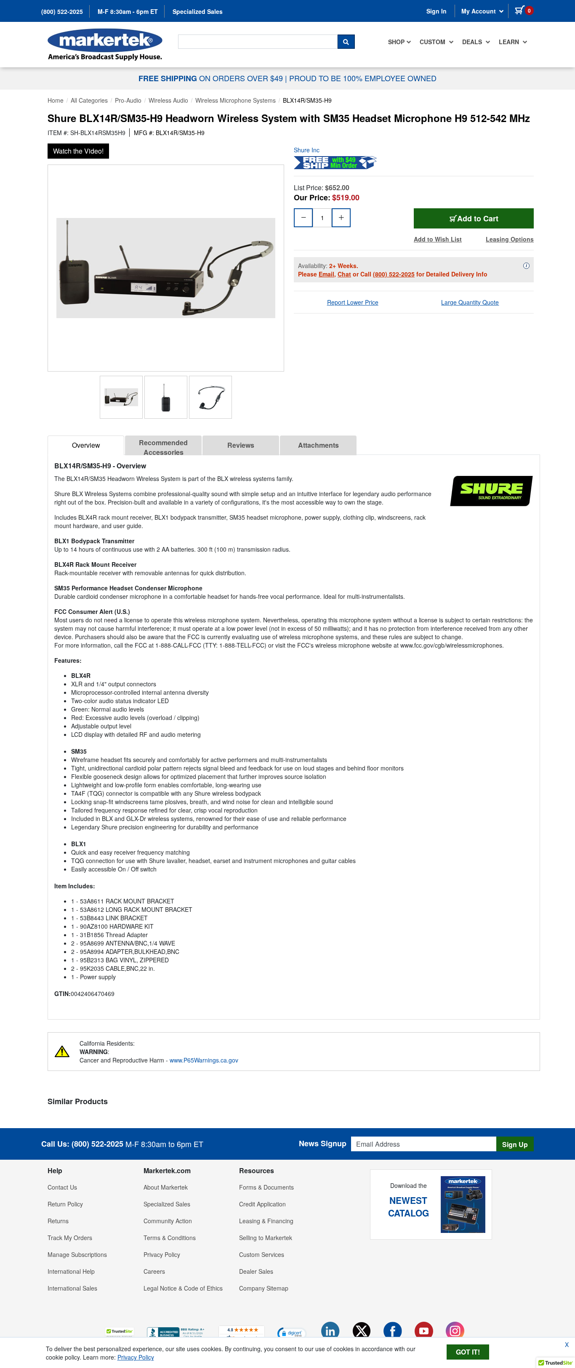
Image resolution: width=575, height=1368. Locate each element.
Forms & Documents (266, 1187)
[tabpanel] (293, 733)
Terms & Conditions (170, 1237)
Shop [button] (396, 41)
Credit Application (262, 1204)
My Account (479, 11)
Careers (154, 1271)
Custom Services (261, 1254)
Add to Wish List (438, 239)
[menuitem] (399, 41)
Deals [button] (473, 41)
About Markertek (166, 1187)
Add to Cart (477, 218)
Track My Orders (70, 1237)
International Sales (72, 1288)
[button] (119, 1333)
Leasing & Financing (266, 1221)
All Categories (89, 100)
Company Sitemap (263, 1288)
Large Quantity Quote (470, 302)
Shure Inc (306, 150)
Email (326, 274)
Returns (58, 1221)
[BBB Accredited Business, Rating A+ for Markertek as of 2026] (176, 1332)
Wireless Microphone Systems (235, 100)
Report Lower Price (352, 302)
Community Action (168, 1221)
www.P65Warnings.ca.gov (204, 1060)
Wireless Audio (168, 100)
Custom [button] (433, 41)
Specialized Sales (198, 11)
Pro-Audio (128, 100)
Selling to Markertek (265, 1237)
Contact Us (62, 1187)
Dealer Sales (256, 1271)
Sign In (436, 11)
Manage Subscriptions (77, 1254)
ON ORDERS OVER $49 (211, 77)
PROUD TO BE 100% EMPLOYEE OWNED (363, 77)
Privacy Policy (162, 1254)
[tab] (86, 445)
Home (56, 100)
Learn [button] (510, 41)
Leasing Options (510, 239)
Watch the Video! (78, 151)
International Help (71, 1271)
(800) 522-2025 (62, 11)
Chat (344, 274)
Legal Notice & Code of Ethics (183, 1288)
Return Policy (65, 1204)
